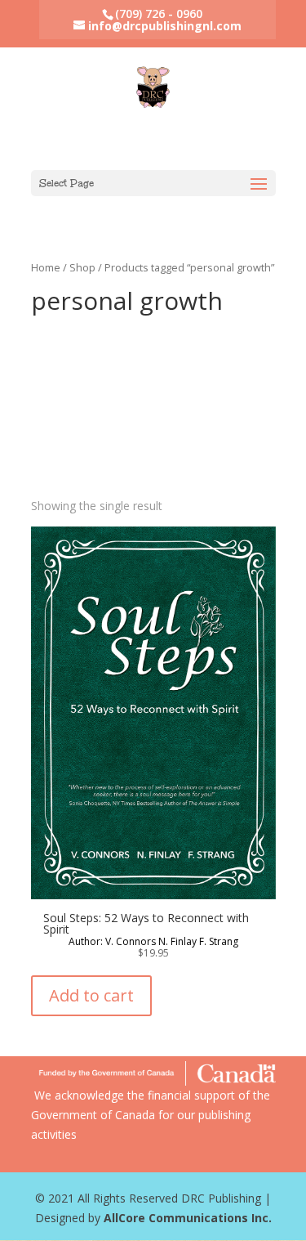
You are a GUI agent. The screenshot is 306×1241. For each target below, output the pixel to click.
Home (45, 267)
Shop (82, 267)
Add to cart (91, 995)
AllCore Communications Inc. (188, 1217)
